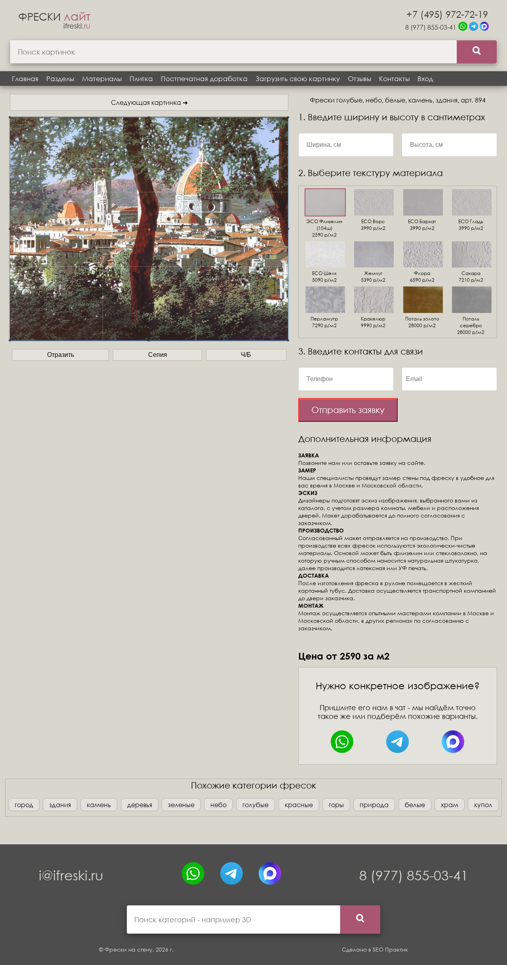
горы (336, 804)
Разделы (60, 78)
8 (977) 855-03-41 (430, 27)
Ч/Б (246, 354)
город (24, 804)
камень (99, 804)
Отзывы (359, 78)
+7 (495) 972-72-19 (447, 14)
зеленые (181, 804)
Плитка (141, 78)
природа (374, 804)
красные (299, 804)
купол (483, 804)
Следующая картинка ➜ (149, 102)
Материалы (102, 78)
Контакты (394, 78)
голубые (255, 804)
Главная (25, 78)
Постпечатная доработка (204, 78)
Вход (425, 78)
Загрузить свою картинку (297, 78)
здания (60, 804)
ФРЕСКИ (54, 16)
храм (449, 804)
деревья (139, 804)
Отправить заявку (348, 410)
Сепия (157, 354)
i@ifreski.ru (71, 875)
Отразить (60, 354)
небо (218, 804)
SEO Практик (390, 949)
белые (415, 804)
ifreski (76, 25)
